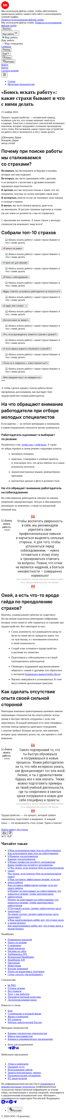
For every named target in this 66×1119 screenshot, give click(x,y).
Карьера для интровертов (21, 859)
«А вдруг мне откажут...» (15, 306)
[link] (6, 57)
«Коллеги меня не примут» (16, 320)
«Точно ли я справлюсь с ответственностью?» (25, 363)
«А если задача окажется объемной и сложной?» (26, 349)
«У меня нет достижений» (15, 263)
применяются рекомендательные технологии (28, 1085)
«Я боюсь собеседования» (15, 277)
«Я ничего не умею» (12, 248)
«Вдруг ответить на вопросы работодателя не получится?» (31, 291)
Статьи (11, 81)
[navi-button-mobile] (4, 74)
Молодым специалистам (21, 84)
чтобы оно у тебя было (33, 444)
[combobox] (15, 1109)
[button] (4, 64)
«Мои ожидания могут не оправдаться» (22, 377)
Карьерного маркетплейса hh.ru (42, 674)
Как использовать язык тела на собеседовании (33, 853)
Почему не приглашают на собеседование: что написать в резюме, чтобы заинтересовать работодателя (33, 902)
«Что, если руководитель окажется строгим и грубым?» (30, 334)
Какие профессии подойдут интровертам (30, 865)
